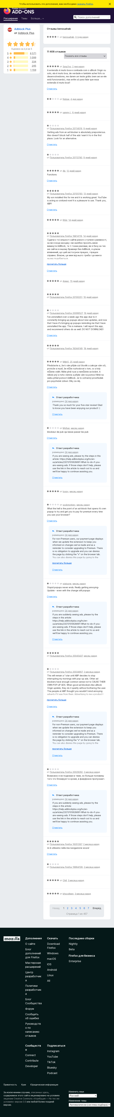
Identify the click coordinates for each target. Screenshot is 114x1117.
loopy (65, 491)
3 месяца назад (76, 880)
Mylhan (66, 428)
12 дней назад (74, 171)
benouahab (68, 37)
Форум (29, 1008)
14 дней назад (75, 220)
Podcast (52, 1073)
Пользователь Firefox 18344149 (66, 348)
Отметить (52, 88)
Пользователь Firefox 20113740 (66, 157)
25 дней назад (77, 361)
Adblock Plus (22, 29)
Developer (31, 1066)
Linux (50, 975)
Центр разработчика (33, 976)
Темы (24, 18)
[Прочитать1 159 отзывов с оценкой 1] (21, 70)
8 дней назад (79, 112)
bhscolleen (68, 893)
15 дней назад (77, 281)
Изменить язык (76, 1091)
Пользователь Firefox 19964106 (66, 867)
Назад (56, 908)
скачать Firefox (85, 4)
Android (52, 969)
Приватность (10, 1084)
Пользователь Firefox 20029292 (66, 772)
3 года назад (81, 37)
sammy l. (67, 112)
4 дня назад (77, 99)
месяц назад (77, 428)
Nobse (66, 99)
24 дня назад (71, 401)
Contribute (31, 1060)
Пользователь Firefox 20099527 (66, 313)
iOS (49, 964)
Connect (30, 1055)
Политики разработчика (33, 989)
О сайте (30, 943)
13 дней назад (91, 193)
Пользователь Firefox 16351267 (66, 844)
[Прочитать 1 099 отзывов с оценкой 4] (21, 57)
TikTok (51, 1062)
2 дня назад (78, 66)
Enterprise (75, 961)
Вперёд (97, 908)
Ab (64, 171)
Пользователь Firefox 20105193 (66, 193)
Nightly (73, 943)
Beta (72, 949)
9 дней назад (90, 128)
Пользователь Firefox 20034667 (66, 672)
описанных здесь (40, 1092)
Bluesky (52, 1067)
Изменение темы (77, 1100)
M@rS (66, 361)
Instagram (53, 1051)
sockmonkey (69, 505)
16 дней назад (90, 297)
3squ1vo (67, 66)
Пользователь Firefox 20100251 (66, 297)
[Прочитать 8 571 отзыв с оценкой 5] (21, 53)
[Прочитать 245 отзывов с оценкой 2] (21, 66)
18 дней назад (91, 348)
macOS (51, 958)
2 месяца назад (92, 672)
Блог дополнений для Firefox (33, 953)
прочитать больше (56, 264)
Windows (52, 953)
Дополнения (33, 938)
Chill (65, 880)
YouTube (52, 1056)
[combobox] (91, 17)
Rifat (65, 220)
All (48, 980)
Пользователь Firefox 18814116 (66, 236)
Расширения (11, 18)
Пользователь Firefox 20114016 (66, 128)
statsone (67, 583)
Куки (23, 1084)
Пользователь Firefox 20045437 (66, 656)
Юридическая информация (44, 1084)
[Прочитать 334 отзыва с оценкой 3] (21, 61)
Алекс (66, 281)
